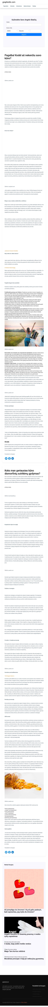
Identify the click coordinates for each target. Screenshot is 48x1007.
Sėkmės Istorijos (27, 6)
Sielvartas (12, 6)
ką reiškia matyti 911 (37, 996)
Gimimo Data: (9, 28)
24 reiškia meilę (35, 994)
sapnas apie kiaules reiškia (38, 989)
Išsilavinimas (19, 6)
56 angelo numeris (36, 991)
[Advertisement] (24, 94)
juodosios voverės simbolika (11, 250)
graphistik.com (8, 2)
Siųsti (24, 35)
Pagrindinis (5, 6)
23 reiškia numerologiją (10, 267)
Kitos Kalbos (24, 1002)
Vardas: (8, 22)
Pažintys (34, 6)
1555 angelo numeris (9, 676)
